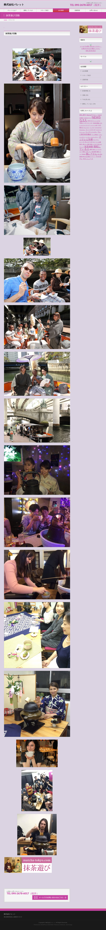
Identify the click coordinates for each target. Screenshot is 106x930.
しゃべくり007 (94, 125)
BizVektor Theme (53, 924)
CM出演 (100, 115)
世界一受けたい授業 (84, 144)
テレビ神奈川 (94, 134)
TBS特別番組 (96, 123)
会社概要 (85, 71)
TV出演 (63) (86, 99)
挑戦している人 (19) (89, 104)
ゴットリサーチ (91, 130)
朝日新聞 (94, 151)
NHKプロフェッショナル (94, 120)
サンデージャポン (91, 132)
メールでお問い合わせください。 (91, 46)
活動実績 (85, 79)
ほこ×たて (86, 127)
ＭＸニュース (88, 159)
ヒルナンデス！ (94, 137)
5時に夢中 (82, 115)
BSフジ (95, 115)
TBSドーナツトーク (85, 123)
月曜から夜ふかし (86, 151)
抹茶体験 (88, 146)
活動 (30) (85, 95)
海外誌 (84, 154)
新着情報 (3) (86, 91)
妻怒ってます (93, 144)
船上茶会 (100, 154)
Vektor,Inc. (63, 924)
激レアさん (91, 154)
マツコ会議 (98, 142)
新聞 (91, 149)
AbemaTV (89, 115)
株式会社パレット (14, 4)
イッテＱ (92, 127)
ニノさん (88, 137)
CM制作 (81, 118)
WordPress (44, 924)
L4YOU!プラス (87, 118)
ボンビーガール (90, 142)
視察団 (81, 156)
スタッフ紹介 (86, 75)
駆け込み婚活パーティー (89, 156)
